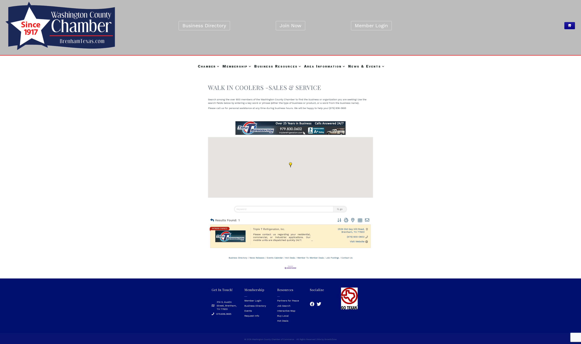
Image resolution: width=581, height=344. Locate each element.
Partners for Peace (288, 300)
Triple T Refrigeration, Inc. (269, 229)
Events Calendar (275, 258)
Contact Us (347, 258)
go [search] (341, 209)
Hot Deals (290, 258)
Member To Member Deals (310, 258)
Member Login (252, 300)
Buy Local (283, 315)
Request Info (251, 315)
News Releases (256, 258)
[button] (290, 164)
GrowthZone (330, 339)
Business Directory (238, 258)
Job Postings (332, 258)
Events (248, 310)
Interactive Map (286, 310)
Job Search (283, 305)
